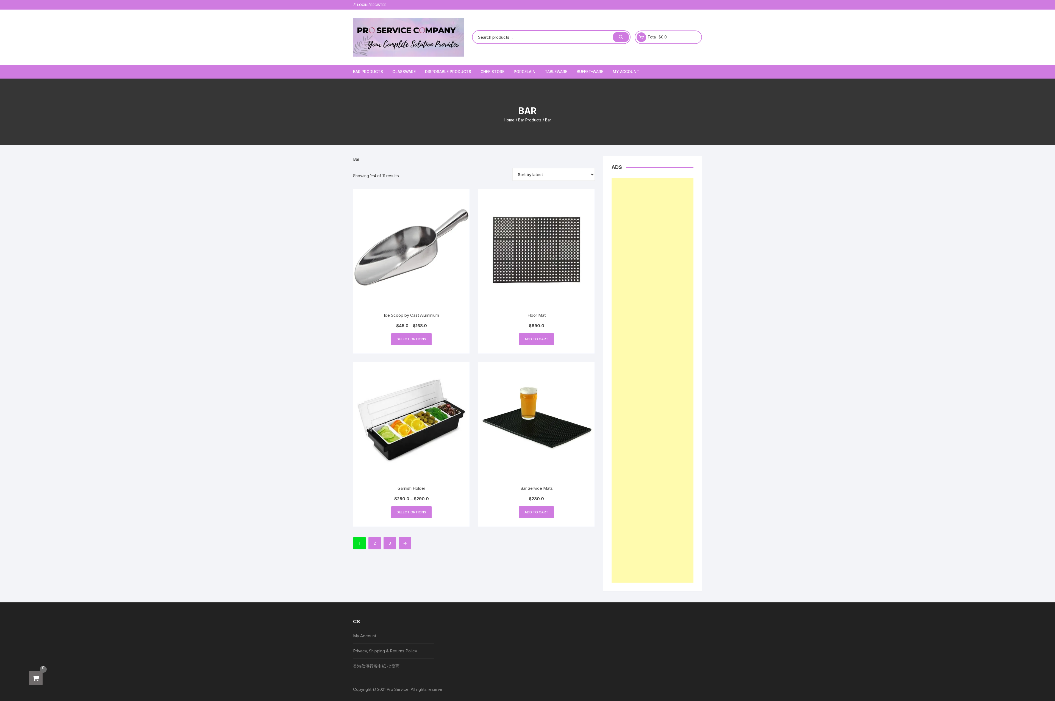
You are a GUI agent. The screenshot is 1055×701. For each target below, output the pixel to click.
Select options (411, 339)
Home (509, 120)
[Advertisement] (652, 380)
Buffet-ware (590, 71)
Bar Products (368, 71)
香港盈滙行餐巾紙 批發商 (376, 666)
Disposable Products (448, 71)
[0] (36, 678)
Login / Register (371, 5)
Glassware (404, 71)
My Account (626, 71)
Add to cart (536, 339)
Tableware (556, 71)
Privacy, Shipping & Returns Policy (385, 650)
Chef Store (492, 71)
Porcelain (524, 71)
